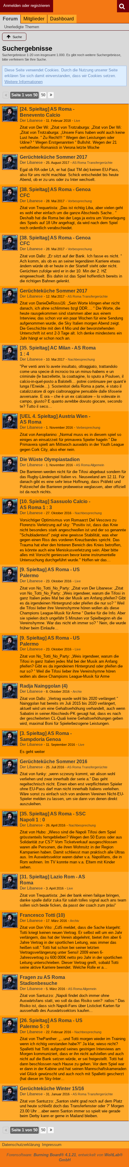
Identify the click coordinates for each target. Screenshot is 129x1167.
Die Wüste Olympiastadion (50, 459)
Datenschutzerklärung (21, 1144)
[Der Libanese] (10, 114)
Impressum (52, 1144)
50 (43, 95)
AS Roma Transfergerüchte (92, 162)
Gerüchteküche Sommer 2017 (53, 157)
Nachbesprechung (81, 359)
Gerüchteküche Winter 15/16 (52, 1088)
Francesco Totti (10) (42, 915)
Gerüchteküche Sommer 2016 (53, 761)
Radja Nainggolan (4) (44, 685)
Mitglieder (33, 18)
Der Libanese (31, 120)
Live (77, 120)
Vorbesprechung (80, 201)
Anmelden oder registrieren (26, 5)
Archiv (77, 691)
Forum (10, 18)
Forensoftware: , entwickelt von (65, 1157)
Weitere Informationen (23, 82)
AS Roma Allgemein (90, 465)
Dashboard (62, 18)
